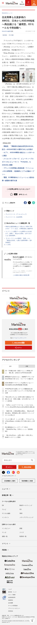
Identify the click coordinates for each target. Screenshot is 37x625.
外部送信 (10, 611)
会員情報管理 (11, 597)
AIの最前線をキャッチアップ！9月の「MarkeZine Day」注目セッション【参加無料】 (19, 429)
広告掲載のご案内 (9, 481)
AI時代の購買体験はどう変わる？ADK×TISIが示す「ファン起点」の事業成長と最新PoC (19, 227)
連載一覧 (4, 536)
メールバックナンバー (20, 338)
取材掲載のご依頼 (27, 481)
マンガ (4, 532)
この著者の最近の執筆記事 (21, 275)
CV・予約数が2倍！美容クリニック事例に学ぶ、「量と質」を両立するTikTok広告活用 (19, 372)
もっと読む (7, 244)
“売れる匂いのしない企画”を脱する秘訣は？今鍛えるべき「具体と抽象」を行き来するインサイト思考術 (19, 399)
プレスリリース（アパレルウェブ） (16, 214)
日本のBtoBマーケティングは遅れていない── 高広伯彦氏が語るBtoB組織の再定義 (19, 384)
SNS (21, 513)
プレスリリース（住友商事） (14, 217)
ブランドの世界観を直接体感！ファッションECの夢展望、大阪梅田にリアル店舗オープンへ (18, 171)
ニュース (5, 489)
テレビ (4, 509)
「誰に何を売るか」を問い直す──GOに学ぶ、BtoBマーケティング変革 (19, 436)
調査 (21, 528)
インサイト (5, 517)
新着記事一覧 (6, 495)
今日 (10, 366)
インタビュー (6, 528)
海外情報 (5, 35)
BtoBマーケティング (26, 505)
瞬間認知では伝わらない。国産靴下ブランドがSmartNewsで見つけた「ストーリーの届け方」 (19, 378)
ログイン (19, 347)
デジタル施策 (6, 513)
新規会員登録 (19, 343)
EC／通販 (11, 35)
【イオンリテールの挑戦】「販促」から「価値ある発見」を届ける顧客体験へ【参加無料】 (18, 240)
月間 (27, 366)
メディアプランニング (26, 517)
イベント (5, 543)
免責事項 (10, 600)
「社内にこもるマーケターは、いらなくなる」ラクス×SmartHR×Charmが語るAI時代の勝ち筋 (20, 406)
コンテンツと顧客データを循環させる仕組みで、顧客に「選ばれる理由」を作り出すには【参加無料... (18, 233)
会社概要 (10, 603)
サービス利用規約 (13, 605)
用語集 (4, 550)
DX (3, 505)
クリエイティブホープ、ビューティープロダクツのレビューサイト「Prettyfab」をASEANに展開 (18, 161)
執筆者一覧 (23, 536)
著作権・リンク (12, 592)
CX (20, 509)
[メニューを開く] (3, 3)
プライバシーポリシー (14, 608)
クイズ (22, 532)
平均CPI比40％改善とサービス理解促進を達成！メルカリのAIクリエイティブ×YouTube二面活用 (20, 391)
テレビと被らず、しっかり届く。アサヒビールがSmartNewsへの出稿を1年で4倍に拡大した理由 (20, 421)
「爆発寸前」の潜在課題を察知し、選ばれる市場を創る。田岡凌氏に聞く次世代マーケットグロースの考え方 (19, 413)
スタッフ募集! (12, 594)
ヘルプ (10, 589)
